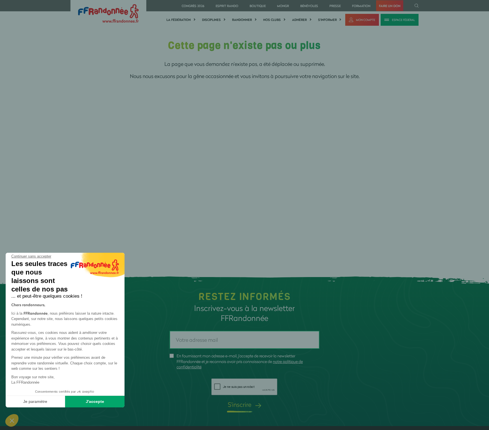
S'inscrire (239, 404)
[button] (12, 420)
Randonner (242, 20)
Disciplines (211, 20)
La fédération (178, 20)
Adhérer (299, 20)
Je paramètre (35, 401)
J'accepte (95, 401)
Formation (361, 6)
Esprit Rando (227, 6)
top (315, 392)
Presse (335, 6)
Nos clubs (272, 20)
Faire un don (389, 6)
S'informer (327, 20)
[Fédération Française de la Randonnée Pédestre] (108, 13)
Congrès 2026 (193, 6)
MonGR (283, 6)
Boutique (258, 6)
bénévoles (309, 6)
